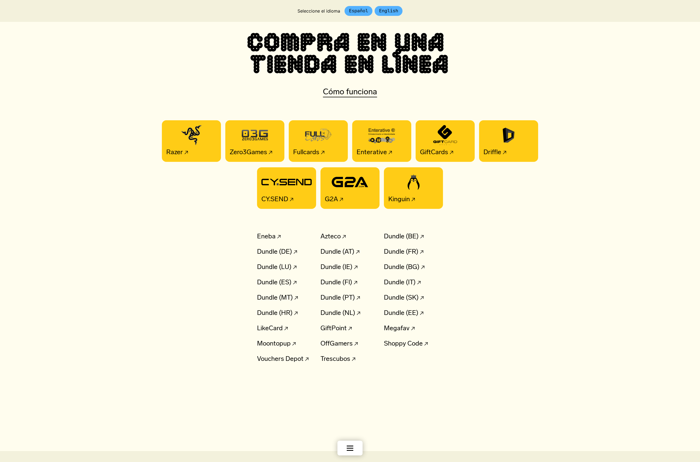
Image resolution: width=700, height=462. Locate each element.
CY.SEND (272, 199)
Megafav (397, 328)
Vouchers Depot (280, 359)
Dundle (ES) (274, 282)
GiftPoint (333, 328)
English (388, 11)
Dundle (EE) (401, 313)
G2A (329, 199)
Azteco (330, 236)
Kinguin (397, 199)
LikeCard (270, 328)
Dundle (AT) (337, 252)
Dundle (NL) (337, 313)
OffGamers (336, 344)
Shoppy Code (403, 344)
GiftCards (432, 152)
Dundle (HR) (275, 313)
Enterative (369, 152)
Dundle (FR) (401, 252)
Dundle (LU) (274, 267)
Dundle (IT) (400, 282)
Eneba (266, 236)
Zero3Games (246, 152)
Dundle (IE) (336, 267)
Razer (172, 152)
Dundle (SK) (401, 298)
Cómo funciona (350, 92)
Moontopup (274, 344)
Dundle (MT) (275, 298)
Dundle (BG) (401, 267)
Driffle (490, 152)
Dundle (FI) (336, 282)
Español (358, 11)
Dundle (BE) (401, 236)
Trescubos (335, 359)
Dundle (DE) (274, 252)
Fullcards (304, 152)
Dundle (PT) (337, 298)
